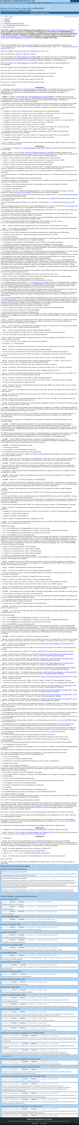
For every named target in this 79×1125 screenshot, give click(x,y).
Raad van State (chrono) (8, 27)
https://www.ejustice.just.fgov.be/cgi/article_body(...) (17, 25)
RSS (29, 3)
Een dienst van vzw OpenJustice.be (39, 13)
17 (16, 10)
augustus (22, 10)
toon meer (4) (6, 1056)
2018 (42, 8)
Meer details (43, 1123)
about (34, 3)
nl (73, 0)
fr (76, 0)
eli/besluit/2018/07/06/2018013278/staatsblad (13, 23)
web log (41, 3)
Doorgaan (35, 1123)
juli (38, 8)
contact (48, 3)
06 (35, 8)
